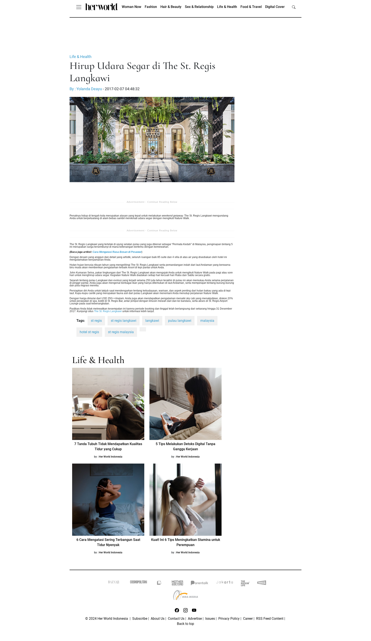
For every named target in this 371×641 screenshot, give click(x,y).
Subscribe (139, 619)
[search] (294, 7)
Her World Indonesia (110, 456)
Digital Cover (275, 7)
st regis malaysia (121, 332)
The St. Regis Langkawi (108, 311)
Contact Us (176, 619)
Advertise (195, 619)
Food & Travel (251, 7)
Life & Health (227, 7)
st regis (96, 321)
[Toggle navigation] (78, 7)
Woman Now (131, 7)
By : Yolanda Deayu (86, 89)
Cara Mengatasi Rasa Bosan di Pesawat (117, 251)
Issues (210, 619)
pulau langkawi (179, 321)
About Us (157, 619)
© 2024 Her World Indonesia (107, 619)
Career (248, 619)
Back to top (185, 624)
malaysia (207, 321)
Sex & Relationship (199, 7)
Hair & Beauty (170, 7)
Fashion (151, 7)
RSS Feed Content (269, 619)
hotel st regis (89, 332)
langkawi (152, 321)
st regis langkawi (123, 321)
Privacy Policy (229, 619)
